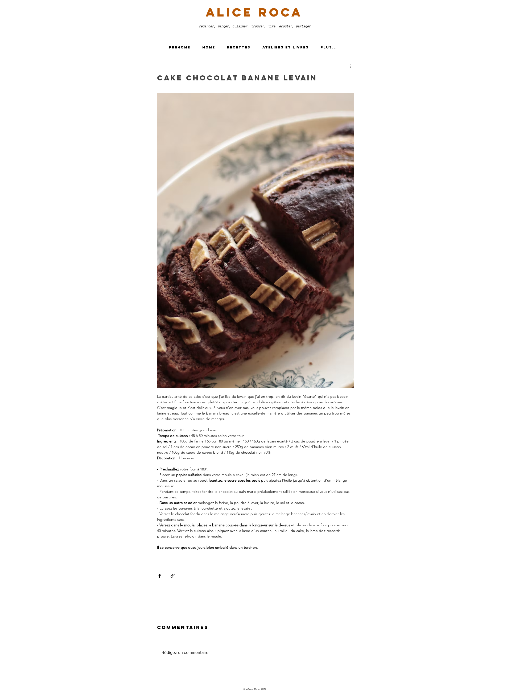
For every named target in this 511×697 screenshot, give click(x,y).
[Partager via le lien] (172, 575)
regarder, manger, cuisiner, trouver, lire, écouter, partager (255, 26)
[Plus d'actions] (351, 66)
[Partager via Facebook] (159, 575)
